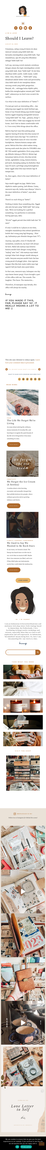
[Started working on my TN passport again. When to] (23, 979)
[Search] (37, 652)
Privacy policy (26, 1147)
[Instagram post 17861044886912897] (23, 1023)
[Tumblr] (30, 28)
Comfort (18, 540)
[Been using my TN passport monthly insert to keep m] (23, 935)
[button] (23, 23)
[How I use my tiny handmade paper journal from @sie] (23, 1066)
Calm (9, 418)
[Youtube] (25, 28)
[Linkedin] (20, 28)
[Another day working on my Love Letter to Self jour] (23, 848)
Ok (17, 1147)
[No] (41, 1144)
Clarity (10, 540)
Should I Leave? (19, 38)
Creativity (11, 479)
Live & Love (11, 33)
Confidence (28, 540)
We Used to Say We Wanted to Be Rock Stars (21, 544)
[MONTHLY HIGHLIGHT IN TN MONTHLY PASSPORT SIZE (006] (23, 891)
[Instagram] (16, 28)
